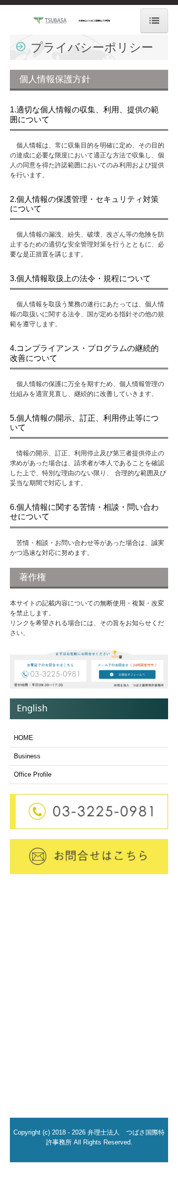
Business (27, 756)
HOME (23, 738)
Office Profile (32, 774)
